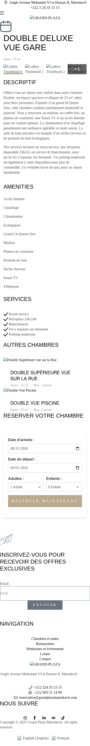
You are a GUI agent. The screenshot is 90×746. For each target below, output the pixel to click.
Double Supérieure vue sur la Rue (40, 375)
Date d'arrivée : (21, 440)
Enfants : (54, 479)
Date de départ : (22, 459)
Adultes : (16, 479)
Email (4, 584)
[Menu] (45, 12)
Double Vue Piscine (34, 402)
